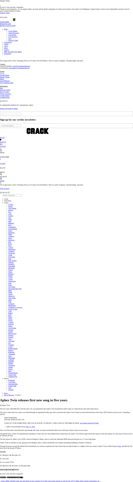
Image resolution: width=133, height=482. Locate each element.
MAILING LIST (5, 24)
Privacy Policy (5, 92)
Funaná (10, 337)
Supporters (7, 54)
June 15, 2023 (30, 427)
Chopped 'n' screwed (15, 307)
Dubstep (11, 262)
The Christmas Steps (7, 83)
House (10, 206)
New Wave (12, 298)
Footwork (11, 253)
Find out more (4, 188)
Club (10, 311)
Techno (10, 204)
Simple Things (5, 77)
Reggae (10, 330)
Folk (9, 302)
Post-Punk (11, 257)
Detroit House (13, 373)
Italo (9, 221)
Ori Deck (11, 341)
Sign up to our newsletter (14, 477)
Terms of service (5, 94)
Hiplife (10, 363)
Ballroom (11, 352)
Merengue (11, 358)
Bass (9, 225)
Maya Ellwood (9, 395)
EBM (10, 292)
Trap (9, 339)
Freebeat (11, 345)
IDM (10, 290)
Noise (10, 272)
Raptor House (12, 348)
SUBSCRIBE (4, 22)
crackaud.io (8, 42)
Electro (10, 210)
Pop (9, 212)
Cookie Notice (5, 96)
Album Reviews (13, 33)
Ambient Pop (12, 376)
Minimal (11, 223)
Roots (10, 326)
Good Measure (5, 81)
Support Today (5, 13)
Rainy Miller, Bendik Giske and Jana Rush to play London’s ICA (22, 481)
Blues (10, 317)
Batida (10, 276)
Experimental (12, 229)
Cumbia (11, 322)
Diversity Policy (5, 90)
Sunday (10, 216)
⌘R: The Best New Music (13, 52)
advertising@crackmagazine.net (19, 68)
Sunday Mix (12, 386)
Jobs (1, 88)
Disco (10, 231)
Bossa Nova (12, 333)
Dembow (11, 264)
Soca (10, 356)
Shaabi (10, 367)
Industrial (11, 268)
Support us (3, 477)
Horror (10, 369)
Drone (10, 320)
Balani (10, 313)
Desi (9, 371)
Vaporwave (12, 281)
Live (9, 388)
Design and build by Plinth (9, 108)
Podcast (10, 324)
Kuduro (10, 335)
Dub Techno (12, 261)
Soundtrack (12, 227)
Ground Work (4, 75)
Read (6, 29)
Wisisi (10, 319)
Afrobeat (11, 251)
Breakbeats (12, 305)
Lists (9, 38)
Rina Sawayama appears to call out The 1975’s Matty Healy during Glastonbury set (71, 481)
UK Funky (11, 287)
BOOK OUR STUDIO (8, 26)
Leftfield (11, 360)
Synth (10, 255)
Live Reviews (12, 37)
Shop (6, 48)
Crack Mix (11, 382)
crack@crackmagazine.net (21, 66)
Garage (10, 247)
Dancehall (11, 266)
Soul (9, 283)
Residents (11, 380)
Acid (10, 214)
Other (10, 219)
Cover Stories (12, 31)
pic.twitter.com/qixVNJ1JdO (89, 423)
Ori (9, 343)
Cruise (10, 347)
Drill (9, 315)
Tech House (12, 208)
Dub (9, 259)
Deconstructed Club (14, 289)
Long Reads (12, 35)
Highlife (11, 362)
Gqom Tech (12, 375)
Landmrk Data (5, 97)
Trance (10, 270)
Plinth (2, 79)
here (119, 446)
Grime (10, 277)
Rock (10, 244)
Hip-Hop (11, 240)
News (6, 46)
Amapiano (11, 354)
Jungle (10, 294)
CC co (2, 73)
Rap (9, 242)
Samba (10, 332)
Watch (6, 44)
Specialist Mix (13, 384)
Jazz (9, 218)
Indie (10, 300)
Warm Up (11, 296)
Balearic (11, 274)
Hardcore (11, 233)
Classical (11, 304)
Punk (10, 238)
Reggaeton (11, 249)
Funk (10, 285)
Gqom (10, 279)
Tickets (6, 50)
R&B (10, 234)
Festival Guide (13, 40)
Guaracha (11, 365)
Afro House (12, 328)
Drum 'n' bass (12, 309)
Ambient (11, 236)
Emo (9, 246)
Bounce (10, 350)
